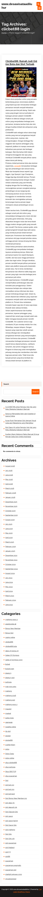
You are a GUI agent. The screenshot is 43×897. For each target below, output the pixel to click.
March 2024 (9, 596)
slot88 (7, 856)
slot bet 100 (9, 785)
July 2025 (8, 524)
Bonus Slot (9, 633)
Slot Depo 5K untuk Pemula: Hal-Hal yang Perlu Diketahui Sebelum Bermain (20, 428)
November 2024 (11, 560)
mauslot (8, 709)
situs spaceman (11, 776)
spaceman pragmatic (13, 865)
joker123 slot (9, 678)
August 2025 (10, 520)
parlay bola (9, 718)
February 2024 (10, 600)
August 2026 (10, 466)
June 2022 (9, 605)
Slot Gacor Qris (10, 825)
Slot (6, 780)
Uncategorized (12, 22)
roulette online (10, 727)
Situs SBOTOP (10, 772)
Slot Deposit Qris (11, 812)
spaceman (9, 861)
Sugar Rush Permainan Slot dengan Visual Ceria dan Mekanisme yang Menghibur (20, 422)
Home (4, 33)
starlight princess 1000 (13, 874)
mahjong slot (10, 700)
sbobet (8, 736)
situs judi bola (10, 767)
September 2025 (11, 515)
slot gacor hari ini (11, 821)
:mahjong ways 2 (11, 620)
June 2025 (9, 529)
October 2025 (10, 511)
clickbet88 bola (11, 646)
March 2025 (9, 542)
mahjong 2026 (10, 696)
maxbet (8, 713)
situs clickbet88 (11, 763)
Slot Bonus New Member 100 (16, 798)
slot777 (8, 852)
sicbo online (9, 758)
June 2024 (9, 582)
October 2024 (10, 564)
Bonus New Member (12, 628)
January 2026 (10, 497)
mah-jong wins (10, 687)
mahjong (8, 691)
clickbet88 (17, 166)
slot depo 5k (9, 803)
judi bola (8, 682)
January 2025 (10, 551)
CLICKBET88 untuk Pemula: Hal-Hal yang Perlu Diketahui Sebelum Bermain (20, 408)
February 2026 (10, 493)
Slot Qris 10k (9, 839)
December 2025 (11, 502)
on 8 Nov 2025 (12, 19)
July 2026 (8, 470)
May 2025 (9, 533)
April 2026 (9, 484)
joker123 (8, 673)
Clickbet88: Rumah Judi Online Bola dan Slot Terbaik (21, 63)
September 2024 (11, 569)
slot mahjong (10, 830)
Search (6, 384)
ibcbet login (9, 669)
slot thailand (9, 848)
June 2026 (9, 475)
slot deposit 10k (11, 807)
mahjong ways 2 (11, 704)
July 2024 (8, 578)
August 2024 (10, 573)
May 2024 (9, 587)
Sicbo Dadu (9, 754)
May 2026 (9, 479)
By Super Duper (25, 19)
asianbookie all (10, 624)
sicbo (7, 749)
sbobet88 (9, 740)
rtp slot (8, 731)
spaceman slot (10, 870)
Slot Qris (8, 834)
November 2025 (11, 506)
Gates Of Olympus (12, 655)
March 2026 (9, 488)
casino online (10, 637)
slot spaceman (10, 843)
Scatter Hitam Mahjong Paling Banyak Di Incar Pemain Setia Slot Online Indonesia (22, 435)
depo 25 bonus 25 (12, 651)
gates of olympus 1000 (13, 660)
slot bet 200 (9, 789)
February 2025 (10, 546)
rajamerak (8, 722)
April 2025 (9, 538)
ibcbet (7, 664)
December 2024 (11, 555)
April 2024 (9, 591)
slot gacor (9, 816)
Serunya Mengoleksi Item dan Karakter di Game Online (20, 415)
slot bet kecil (10, 794)
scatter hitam (10, 745)
